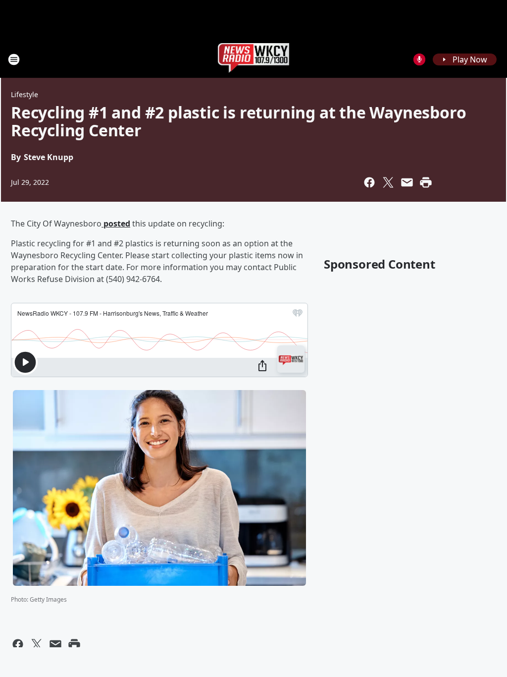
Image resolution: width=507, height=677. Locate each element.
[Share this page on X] (388, 182)
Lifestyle (24, 94)
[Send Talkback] (419, 59)
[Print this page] (426, 182)
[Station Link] (254, 59)
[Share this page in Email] (407, 182)
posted (115, 223)
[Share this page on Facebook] (369, 182)
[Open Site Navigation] (14, 59)
